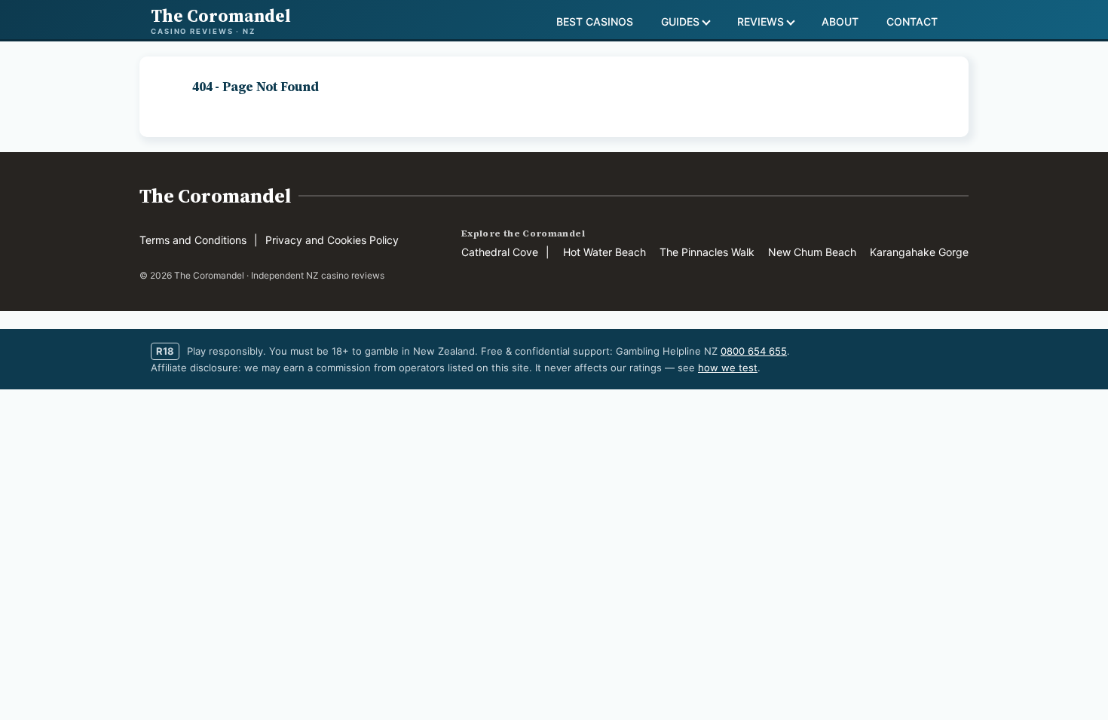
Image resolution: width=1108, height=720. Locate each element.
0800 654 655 (754, 351)
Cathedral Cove (499, 252)
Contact (912, 21)
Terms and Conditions (192, 239)
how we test (728, 368)
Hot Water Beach (604, 252)
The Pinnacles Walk (707, 252)
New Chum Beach (812, 252)
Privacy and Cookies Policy (332, 239)
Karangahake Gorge (919, 252)
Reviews (760, 21)
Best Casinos (594, 21)
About (840, 21)
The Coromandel (215, 195)
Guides (680, 21)
